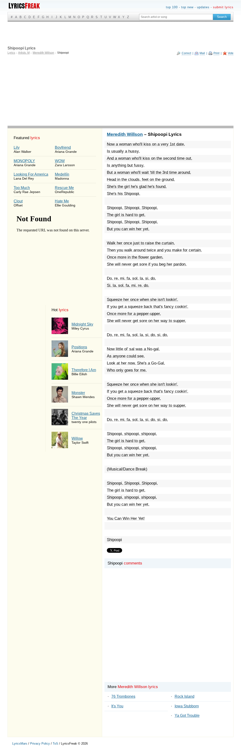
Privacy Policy (40, 743)
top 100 (172, 7)
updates (203, 7)
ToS (55, 743)
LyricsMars (19, 743)
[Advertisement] (120, 90)
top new (187, 7)
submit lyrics (223, 7)
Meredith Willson (125, 134)
